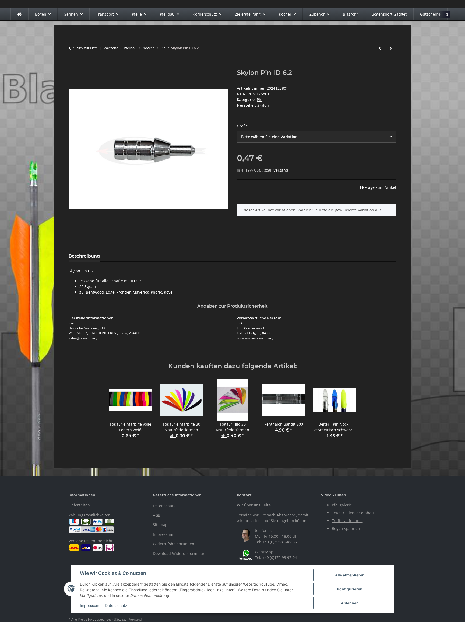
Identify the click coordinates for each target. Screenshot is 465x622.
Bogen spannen (346, 528)
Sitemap (160, 524)
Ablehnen (350, 603)
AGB (156, 515)
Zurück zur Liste (85, 48)
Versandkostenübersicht (90, 540)
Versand (280, 170)
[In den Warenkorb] (73, 66)
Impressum (89, 605)
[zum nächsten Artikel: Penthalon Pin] (390, 48)
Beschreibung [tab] (84, 256)
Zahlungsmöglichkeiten (90, 514)
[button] (443, 14)
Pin (259, 99)
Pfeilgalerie (342, 505)
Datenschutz (116, 605)
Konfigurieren (349, 589)
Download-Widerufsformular (179, 553)
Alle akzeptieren (350, 575)
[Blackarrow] (19, 14)
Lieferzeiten (79, 505)
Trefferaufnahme (347, 520)
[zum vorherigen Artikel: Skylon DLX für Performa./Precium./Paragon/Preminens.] (379, 48)
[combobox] (316, 137)
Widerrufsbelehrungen (173, 543)
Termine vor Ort (251, 514)
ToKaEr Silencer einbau (353, 512)
